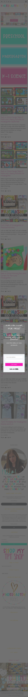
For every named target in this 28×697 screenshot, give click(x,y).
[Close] (23, 326)
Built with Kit (14, 369)
